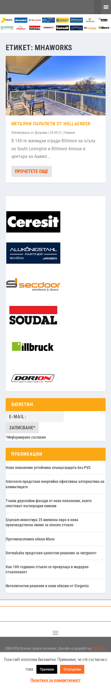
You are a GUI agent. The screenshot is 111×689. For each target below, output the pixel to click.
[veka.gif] (48, 21)
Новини (69, 133)
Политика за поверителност (55, 680)
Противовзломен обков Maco (30, 539)
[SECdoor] (90, 28)
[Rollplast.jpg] (62, 21)
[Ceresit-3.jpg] (62, 28)
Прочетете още (31, 171)
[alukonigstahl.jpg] (76, 28)
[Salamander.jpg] (7, 28)
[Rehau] (104, 21)
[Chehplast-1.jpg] (34, 21)
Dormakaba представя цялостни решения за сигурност (51, 553)
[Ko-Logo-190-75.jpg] (90, 21)
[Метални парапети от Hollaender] (56, 85)
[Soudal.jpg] (34, 28)
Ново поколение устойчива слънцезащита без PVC (48, 467)
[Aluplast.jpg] (21, 28)
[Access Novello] (104, 28)
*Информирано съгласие (26, 437)
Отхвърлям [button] (72, 669)
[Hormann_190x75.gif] (76, 21)
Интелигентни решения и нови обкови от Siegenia (47, 586)
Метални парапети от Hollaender (51, 123)
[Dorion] (49, 28)
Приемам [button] (47, 669)
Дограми (41, 133)
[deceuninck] (21, 21)
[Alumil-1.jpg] (7, 21)
